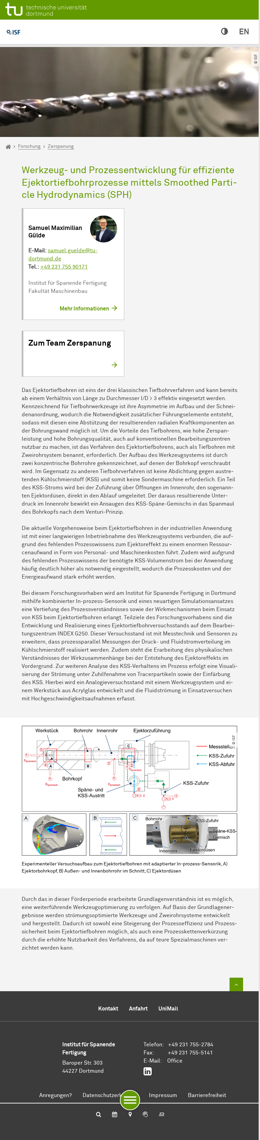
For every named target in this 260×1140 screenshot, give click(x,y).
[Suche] (99, 1115)
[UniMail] (161, 1115)
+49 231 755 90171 (64, 267)
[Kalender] (115, 1115)
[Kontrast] (225, 32)
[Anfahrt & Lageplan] (130, 1115)
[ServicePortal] (145, 1115)
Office (174, 1061)
